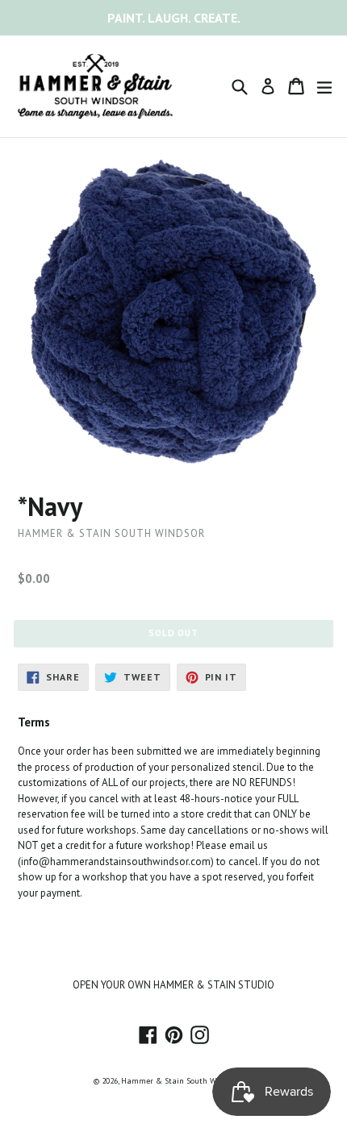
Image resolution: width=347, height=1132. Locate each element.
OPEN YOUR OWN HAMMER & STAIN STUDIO (173, 985)
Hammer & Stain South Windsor (179, 1081)
